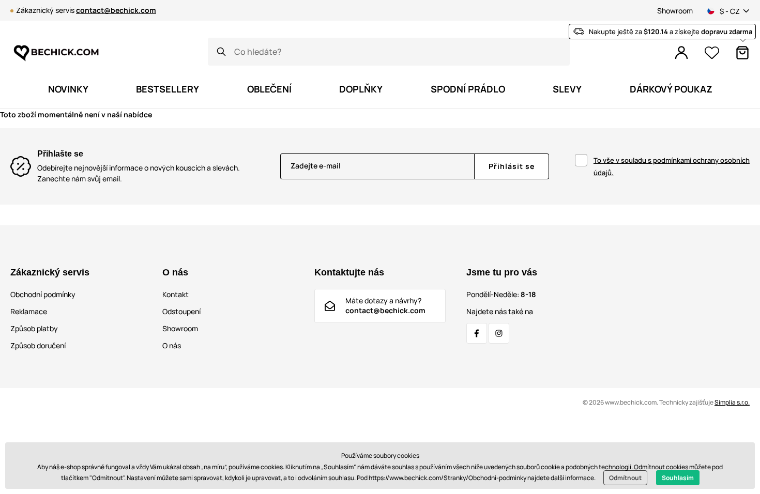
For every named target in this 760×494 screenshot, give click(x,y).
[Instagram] (499, 333)
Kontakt (175, 294)
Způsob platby (34, 328)
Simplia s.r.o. (732, 402)
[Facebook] (476, 333)
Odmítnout (625, 477)
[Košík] (742, 52)
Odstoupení (181, 311)
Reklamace (28, 311)
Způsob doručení (38, 345)
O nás (171, 345)
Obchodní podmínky (42, 294)
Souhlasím (678, 477)
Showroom (675, 11)
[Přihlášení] (681, 52)
